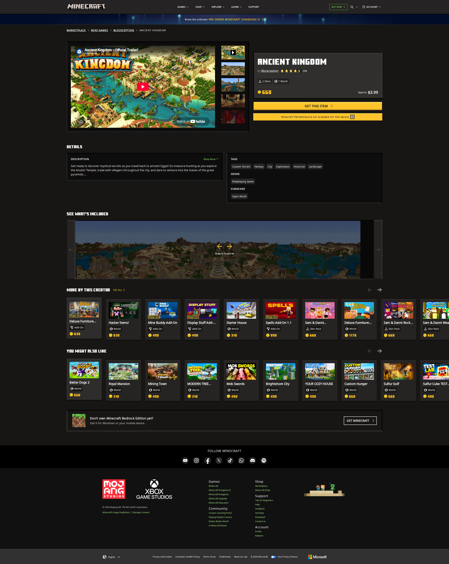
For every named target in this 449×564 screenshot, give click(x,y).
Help (257, 504)
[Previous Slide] (370, 290)
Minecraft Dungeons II (220, 490)
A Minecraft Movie (218, 525)
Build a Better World (218, 521)
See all (117, 290)
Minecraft (213, 485)
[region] (224, 250)
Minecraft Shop (262, 490)
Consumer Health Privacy (187, 556)
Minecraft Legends (218, 498)
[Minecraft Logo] (86, 7)
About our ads (240, 556)
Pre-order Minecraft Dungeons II (234, 19)
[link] (185, 460)
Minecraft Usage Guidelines (116, 512)
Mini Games (99, 30)
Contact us (260, 521)
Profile (258, 531)
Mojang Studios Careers (220, 517)
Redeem (259, 535)
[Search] (355, 7)
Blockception (123, 30)
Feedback (259, 508)
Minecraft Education (218, 502)
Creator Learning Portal (220, 512)
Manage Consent (141, 512)
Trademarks (225, 556)
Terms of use (209, 556)
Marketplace (76, 30)
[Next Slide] (379, 290)
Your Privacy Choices (287, 556)
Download (260, 517)
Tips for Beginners (264, 500)
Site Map (259, 512)
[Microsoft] (317, 556)
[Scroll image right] (378, 249)
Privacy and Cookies (162, 556)
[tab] (233, 52)
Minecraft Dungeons (219, 494)
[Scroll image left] (71, 249)
